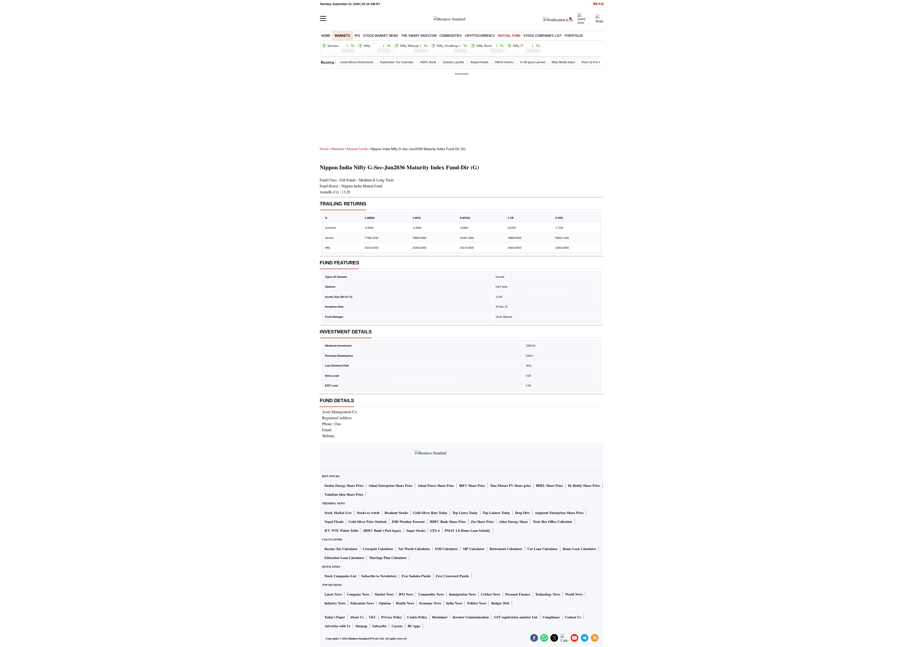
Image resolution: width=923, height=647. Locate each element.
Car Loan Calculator (542, 548)
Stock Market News (380, 36)
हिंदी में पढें (598, 4)
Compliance (551, 617)
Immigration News (462, 594)
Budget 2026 (500, 603)
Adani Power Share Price (436, 485)
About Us (357, 617)
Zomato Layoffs (453, 62)
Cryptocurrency (480, 36)
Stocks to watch (368, 512)
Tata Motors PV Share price (510, 485)
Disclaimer (440, 617)
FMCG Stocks (504, 62)
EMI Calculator (446, 548)
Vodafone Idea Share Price (343, 494)
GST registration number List (515, 617)
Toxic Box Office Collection (552, 521)
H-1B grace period (532, 62)
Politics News (476, 603)
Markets (342, 36)
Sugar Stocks (415, 530)
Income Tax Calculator (341, 548)
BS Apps (414, 625)
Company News (358, 594)
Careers (397, 625)
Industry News (334, 603)
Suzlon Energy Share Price (343, 485)
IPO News (406, 594)
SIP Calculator (474, 548)
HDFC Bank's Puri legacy (382, 530)
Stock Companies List (340, 575)
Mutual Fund (509, 36)
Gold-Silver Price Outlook (368, 521)
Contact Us (573, 617)
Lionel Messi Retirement (356, 62)
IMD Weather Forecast (408, 521)
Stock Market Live (338, 512)
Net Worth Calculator (414, 548)
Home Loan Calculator (579, 548)
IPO (357, 36)
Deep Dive (522, 512)
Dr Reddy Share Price (584, 485)
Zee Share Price (482, 521)
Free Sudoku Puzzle (416, 575)
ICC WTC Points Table (341, 530)
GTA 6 (435, 530)
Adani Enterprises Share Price (390, 485)
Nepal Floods (479, 62)
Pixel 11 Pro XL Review (597, 62)
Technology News (547, 594)
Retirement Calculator (506, 548)
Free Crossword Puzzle (452, 575)
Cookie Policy (417, 617)
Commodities (450, 36)
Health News (405, 603)
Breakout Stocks (396, 512)
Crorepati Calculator (378, 548)
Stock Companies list (542, 36)
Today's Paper (334, 617)
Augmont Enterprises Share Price (559, 512)
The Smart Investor (419, 36)
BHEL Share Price (549, 485)
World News (574, 594)
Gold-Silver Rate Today (430, 512)
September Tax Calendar (397, 62)
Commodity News (431, 594)
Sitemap (361, 625)
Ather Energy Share (513, 521)
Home (326, 36)
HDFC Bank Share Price (448, 521)
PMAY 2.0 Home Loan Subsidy (467, 530)
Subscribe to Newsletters (379, 575)
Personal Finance (517, 594)
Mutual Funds (357, 149)
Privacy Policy (391, 617)
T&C (372, 617)
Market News (384, 594)
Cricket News (490, 594)
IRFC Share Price (472, 485)
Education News (362, 603)
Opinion (385, 603)
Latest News (333, 594)
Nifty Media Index (563, 62)
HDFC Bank (428, 62)
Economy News (430, 603)
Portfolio (574, 36)
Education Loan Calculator (344, 557)
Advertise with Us (337, 625)
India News (454, 603)
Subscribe (379, 625)
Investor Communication (471, 617)
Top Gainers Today (496, 512)
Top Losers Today (465, 512)
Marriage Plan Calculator (388, 557)
